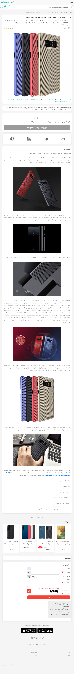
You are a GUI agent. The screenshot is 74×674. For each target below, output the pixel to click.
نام (69, 568)
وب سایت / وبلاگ (66, 577)
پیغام (68, 582)
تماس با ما (67, 649)
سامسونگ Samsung (23, 99)
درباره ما (35, 649)
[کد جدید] (29, 591)
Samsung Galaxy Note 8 (62, 101)
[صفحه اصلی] (71, 13)
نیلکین (65, 99)
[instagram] (44, 645)
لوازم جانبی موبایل (63, 13)
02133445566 (36, 638)
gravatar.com (64, 611)
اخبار (69, 652)
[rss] (34, 645)
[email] (30, 645)
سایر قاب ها (11, 99)
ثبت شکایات (34, 652)
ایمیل (68, 572)
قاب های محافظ (35, 99)
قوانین (68, 655)
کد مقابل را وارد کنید (66, 592)
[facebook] (40, 645)
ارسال (48, 597)
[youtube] (37, 645)
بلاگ (36, 655)
